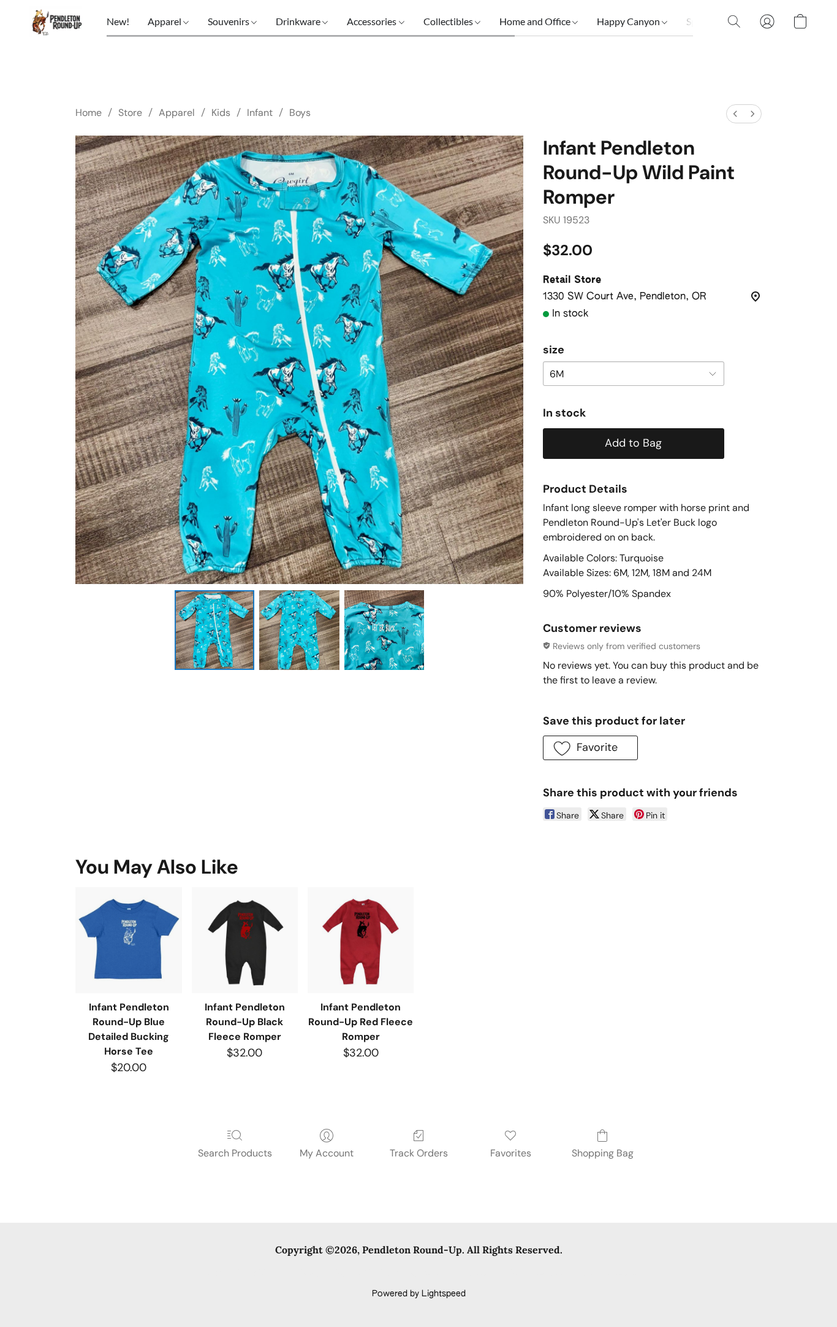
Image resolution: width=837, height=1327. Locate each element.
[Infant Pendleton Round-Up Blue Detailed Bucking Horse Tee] (128, 940)
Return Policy (495, 1273)
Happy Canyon (629, 21)
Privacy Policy (319, 1273)
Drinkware (299, 21)
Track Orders (419, 1153)
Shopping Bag (603, 1153)
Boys (300, 112)
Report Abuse (610, 1273)
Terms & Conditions (240, 1273)
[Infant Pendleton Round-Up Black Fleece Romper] (245, 940)
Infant (260, 112)
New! (118, 21)
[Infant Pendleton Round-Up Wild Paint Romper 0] (214, 630)
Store (130, 112)
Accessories (372, 21)
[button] (55, 21)
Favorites (510, 1153)
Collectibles (449, 21)
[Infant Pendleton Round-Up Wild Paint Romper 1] (299, 630)
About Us (551, 1273)
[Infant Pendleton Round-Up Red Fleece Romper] (361, 940)
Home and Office (535, 21)
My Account (327, 1153)
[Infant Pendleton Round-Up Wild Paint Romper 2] (384, 630)
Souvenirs (229, 21)
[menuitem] (735, 114)
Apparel (165, 21)
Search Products (235, 1153)
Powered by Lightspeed (419, 1294)
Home (88, 112)
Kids (220, 112)
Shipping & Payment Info (407, 1273)
